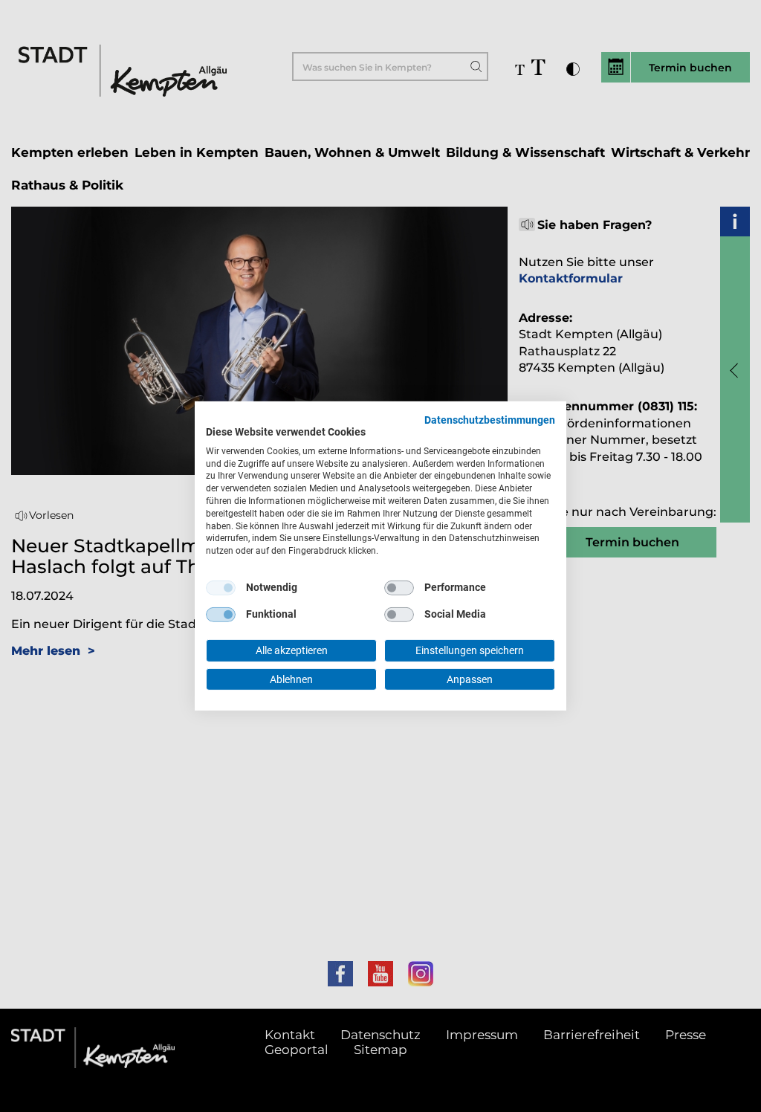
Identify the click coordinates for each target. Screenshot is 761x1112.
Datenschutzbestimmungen (489, 420)
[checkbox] (221, 588)
